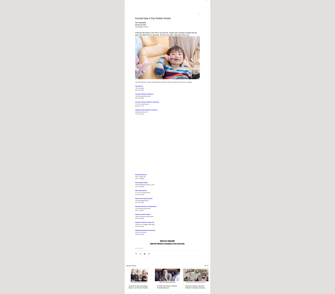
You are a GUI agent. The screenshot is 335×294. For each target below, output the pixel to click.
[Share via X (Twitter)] (140, 254)
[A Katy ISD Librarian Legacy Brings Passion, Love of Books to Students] (139, 276)
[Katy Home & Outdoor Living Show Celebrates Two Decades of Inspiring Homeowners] (195, 276)
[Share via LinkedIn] (144, 254)
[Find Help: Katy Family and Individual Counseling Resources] (167, 276)
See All (207, 265)
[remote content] (167, 143)
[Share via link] (149, 254)
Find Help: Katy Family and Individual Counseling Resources (167, 287)
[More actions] (199, 14)
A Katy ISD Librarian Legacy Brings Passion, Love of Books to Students (138, 287)
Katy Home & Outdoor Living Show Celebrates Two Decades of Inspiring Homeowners (195, 287)
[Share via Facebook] (136, 254)
